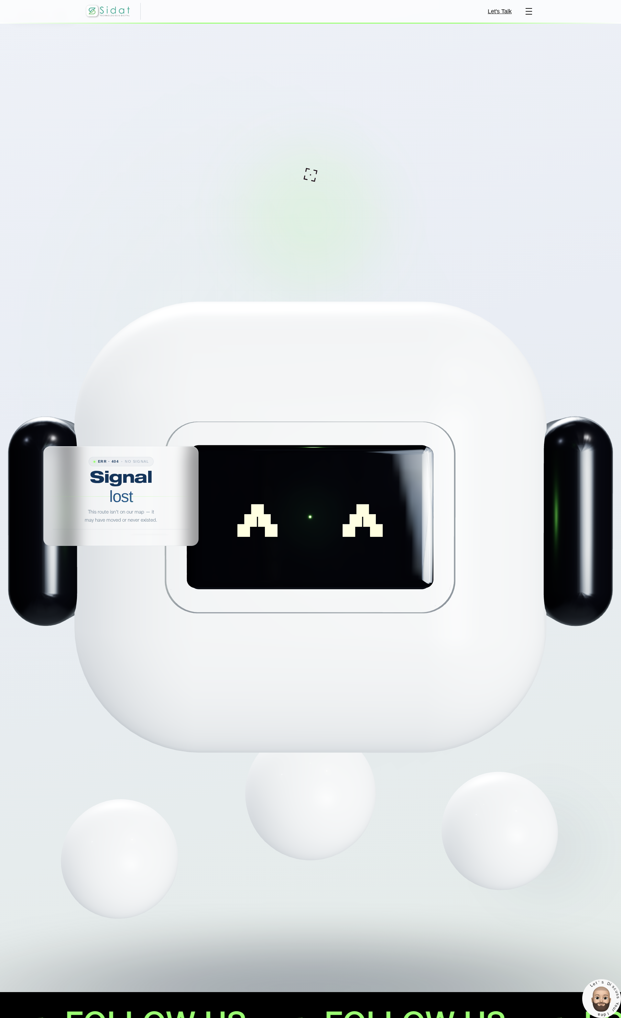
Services (82, 551)
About (163, 551)
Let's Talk (500, 11)
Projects (110, 551)
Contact (138, 551)
